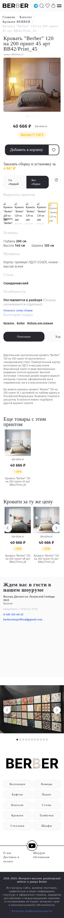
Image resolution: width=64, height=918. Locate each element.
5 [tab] (29, 739)
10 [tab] (44, 739)
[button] (27, 116)
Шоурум (39, 853)
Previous (7, 528)
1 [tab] (17, 739)
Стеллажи (17, 825)
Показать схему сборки (17, 310)
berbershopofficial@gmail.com (23, 619)
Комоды (46, 784)
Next (56, 528)
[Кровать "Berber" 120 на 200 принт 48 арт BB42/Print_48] (18, 520)
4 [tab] (26, 739)
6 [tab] (32, 739)
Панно (46, 794)
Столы (46, 805)
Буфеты (17, 794)
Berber (21, 323)
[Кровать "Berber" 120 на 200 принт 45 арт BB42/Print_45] (18, 443)
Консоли (17, 805)
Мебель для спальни (40, 323)
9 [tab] (41, 739)
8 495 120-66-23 (13, 614)
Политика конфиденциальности (31, 911)
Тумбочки (47, 815)
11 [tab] (47, 739)
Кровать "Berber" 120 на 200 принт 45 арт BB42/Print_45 (17, 481)
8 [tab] (38, 739)
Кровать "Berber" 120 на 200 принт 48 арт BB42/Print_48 (17, 558)
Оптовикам (41, 857)
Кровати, (9, 323)
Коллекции (17, 784)
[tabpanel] (32, 709)
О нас (7, 853)
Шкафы (46, 825)
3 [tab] (23, 739)
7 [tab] (35, 739)
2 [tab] (20, 739)
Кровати (17, 815)
